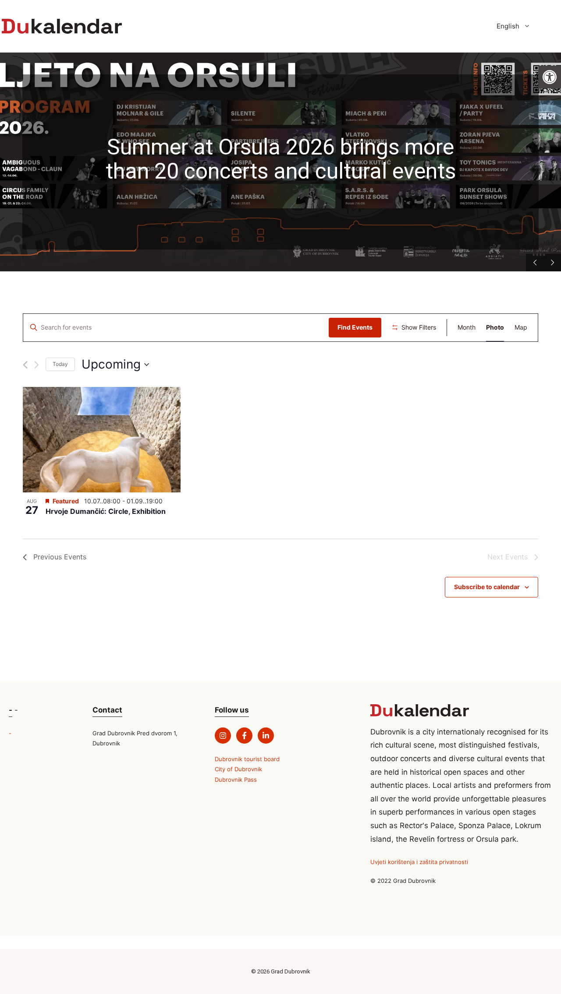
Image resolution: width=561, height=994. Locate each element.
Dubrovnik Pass (236, 779)
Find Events (355, 327)
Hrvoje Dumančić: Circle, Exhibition (106, 511)
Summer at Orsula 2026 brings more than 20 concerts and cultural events (281, 159)
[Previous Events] (25, 365)
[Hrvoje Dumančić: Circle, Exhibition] (102, 439)
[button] (549, 77)
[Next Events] (36, 365)
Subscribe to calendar (487, 586)
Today (60, 364)
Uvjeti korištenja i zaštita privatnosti (419, 861)
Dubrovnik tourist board (247, 758)
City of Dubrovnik (238, 769)
